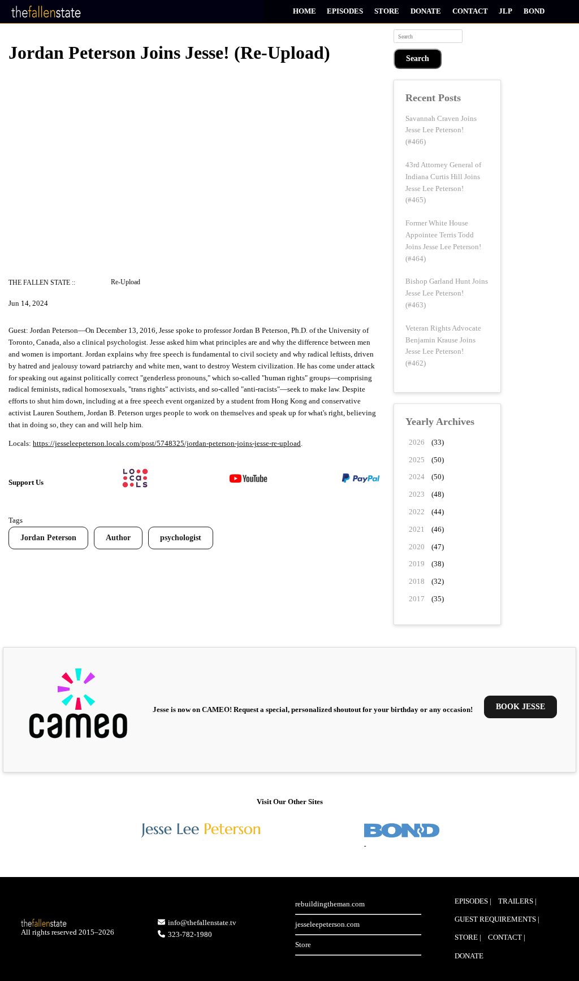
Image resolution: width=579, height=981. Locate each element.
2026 (417, 442)
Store (386, 11)
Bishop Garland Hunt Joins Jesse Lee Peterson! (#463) (446, 293)
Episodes (345, 11)
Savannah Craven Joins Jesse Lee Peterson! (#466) (441, 130)
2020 (417, 546)
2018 (417, 581)
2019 (417, 563)
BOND (534, 11)
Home (304, 11)
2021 (417, 529)
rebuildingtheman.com (330, 904)
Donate (426, 11)
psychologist (180, 537)
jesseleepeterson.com (327, 924)
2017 (417, 598)
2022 (417, 511)
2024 (417, 476)
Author (118, 537)
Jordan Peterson (48, 537)
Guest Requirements (495, 919)
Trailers (515, 901)
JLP (505, 11)
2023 (417, 494)
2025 (417, 459)
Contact (470, 11)
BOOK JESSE (520, 706)
